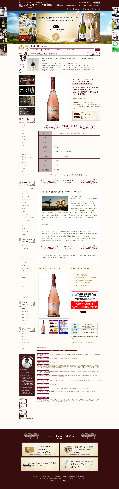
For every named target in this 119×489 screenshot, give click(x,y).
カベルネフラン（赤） (26, 208)
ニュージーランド (25, 289)
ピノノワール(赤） (26, 196)
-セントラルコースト (26, 262)
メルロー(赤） (25, 191)
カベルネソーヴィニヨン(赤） (28, 188)
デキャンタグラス (25, 339)
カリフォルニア (25, 245)
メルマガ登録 (81, 476)
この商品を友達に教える (85, 280)
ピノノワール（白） (26, 226)
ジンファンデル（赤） (26, 199)
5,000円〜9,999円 (25, 320)
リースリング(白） (26, 220)
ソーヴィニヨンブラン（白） (28, 217)
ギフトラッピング (25, 351)
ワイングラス (24, 336)
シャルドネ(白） (25, 214)
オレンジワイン (25, 136)
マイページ (64, 476)
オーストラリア (25, 292)
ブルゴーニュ (24, 145)
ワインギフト (24, 162)
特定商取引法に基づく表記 (55, 478)
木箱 (23, 348)
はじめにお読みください (45, 476)
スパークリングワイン (26, 139)
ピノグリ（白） (25, 228)
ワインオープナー (25, 342)
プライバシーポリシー (41, 478)
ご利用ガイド (57, 476)
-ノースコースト (25, 248)
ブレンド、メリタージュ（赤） (28, 194)
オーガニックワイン (26, 148)
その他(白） (24, 234)
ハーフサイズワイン (26, 165)
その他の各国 (24, 297)
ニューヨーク (24, 286)
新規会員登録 (72, 476)
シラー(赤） (24, 202)
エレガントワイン (25, 174)
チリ (23, 294)
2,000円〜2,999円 (25, 314)
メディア (80, 478)
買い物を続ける (82, 275)
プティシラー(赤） (26, 205)
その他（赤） (24, 211)
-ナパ (23, 251)
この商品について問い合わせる (87, 277)
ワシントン (24, 280)
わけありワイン (25, 171)
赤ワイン (24, 127)
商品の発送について (80, 98)
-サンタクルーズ (25, 277)
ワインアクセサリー (26, 333)
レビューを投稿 (82, 285)
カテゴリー (72, 478)
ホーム (36, 476)
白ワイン (24, 130)
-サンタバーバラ (25, 265)
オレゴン (24, 283)
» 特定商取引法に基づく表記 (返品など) (82, 342)
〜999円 (23, 308)
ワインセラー (24, 345)
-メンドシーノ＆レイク (27, 260)
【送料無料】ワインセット (27, 154)
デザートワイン (25, 151)
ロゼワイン (24, 133)
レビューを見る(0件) (84, 282)
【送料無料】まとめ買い (27, 157)
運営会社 (65, 478)
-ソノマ (23, 254)
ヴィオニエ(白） (25, 231)
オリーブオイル (25, 177)
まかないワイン (25, 168)
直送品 (23, 159)
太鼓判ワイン (24, 125)
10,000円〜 (24, 323)
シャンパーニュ (25, 142)
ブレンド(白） (25, 223)
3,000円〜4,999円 (25, 317)
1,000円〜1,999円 (25, 311)
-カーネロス (24, 257)
